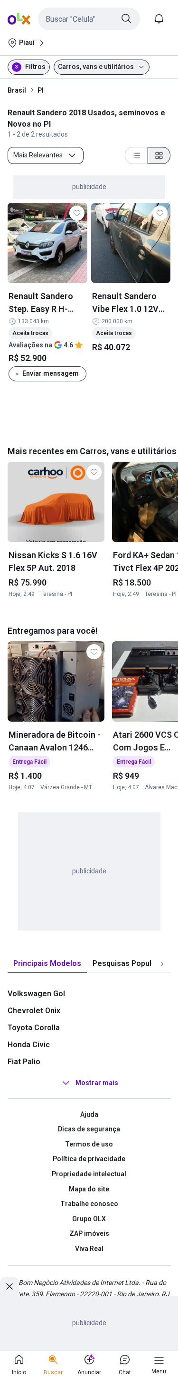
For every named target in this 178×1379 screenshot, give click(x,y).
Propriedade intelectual (89, 1174)
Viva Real (89, 1248)
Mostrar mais (96, 1082)
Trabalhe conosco (89, 1203)
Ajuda (89, 1114)
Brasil (17, 90)
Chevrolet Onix (34, 1010)
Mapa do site (89, 1189)
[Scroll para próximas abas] (161, 963)
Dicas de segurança (89, 1129)
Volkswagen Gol (36, 993)
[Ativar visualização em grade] (159, 155)
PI (40, 90)
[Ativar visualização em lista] (136, 155)
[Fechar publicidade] (9, 1286)
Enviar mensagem (50, 373)
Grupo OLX (89, 1219)
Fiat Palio (24, 1061)
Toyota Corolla (34, 1027)
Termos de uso (89, 1144)
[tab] (47, 964)
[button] (89, 19)
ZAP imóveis (89, 1233)
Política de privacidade (89, 1159)
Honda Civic (29, 1044)
